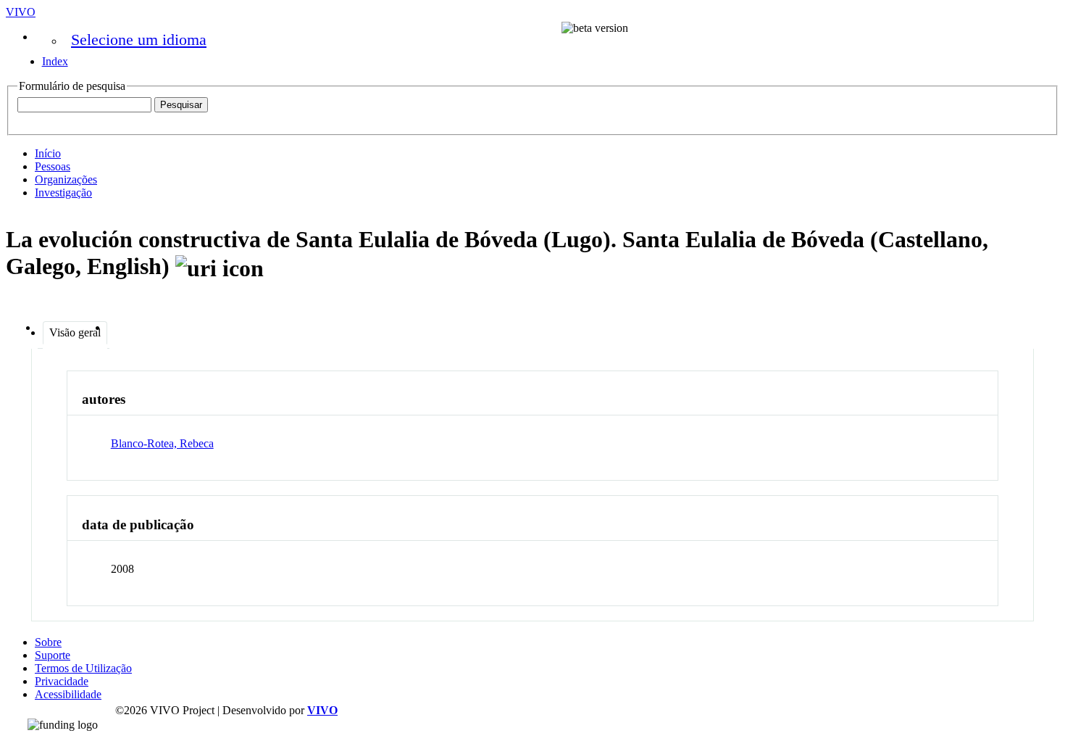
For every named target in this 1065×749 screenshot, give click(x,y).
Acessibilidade (68, 694)
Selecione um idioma (138, 39)
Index (55, 61)
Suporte (52, 655)
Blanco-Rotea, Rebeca (162, 443)
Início (48, 153)
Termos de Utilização (83, 668)
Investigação (63, 192)
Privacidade (61, 681)
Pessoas (52, 166)
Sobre (48, 642)
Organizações (66, 179)
